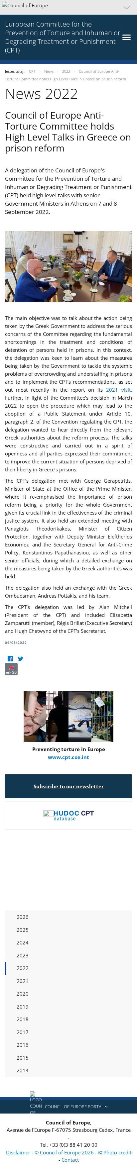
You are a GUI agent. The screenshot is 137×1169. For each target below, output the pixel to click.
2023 (23, 955)
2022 (23, 968)
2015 (23, 1057)
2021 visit (118, 389)
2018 (23, 1019)
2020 (23, 993)
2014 (23, 1070)
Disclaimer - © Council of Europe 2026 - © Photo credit (68, 1152)
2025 (23, 929)
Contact (70, 1159)
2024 (23, 942)
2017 (23, 1032)
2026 (23, 917)
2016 (23, 1044)
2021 (23, 981)
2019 (23, 1006)
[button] (68, 7)
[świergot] (20, 658)
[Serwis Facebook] (10, 658)
